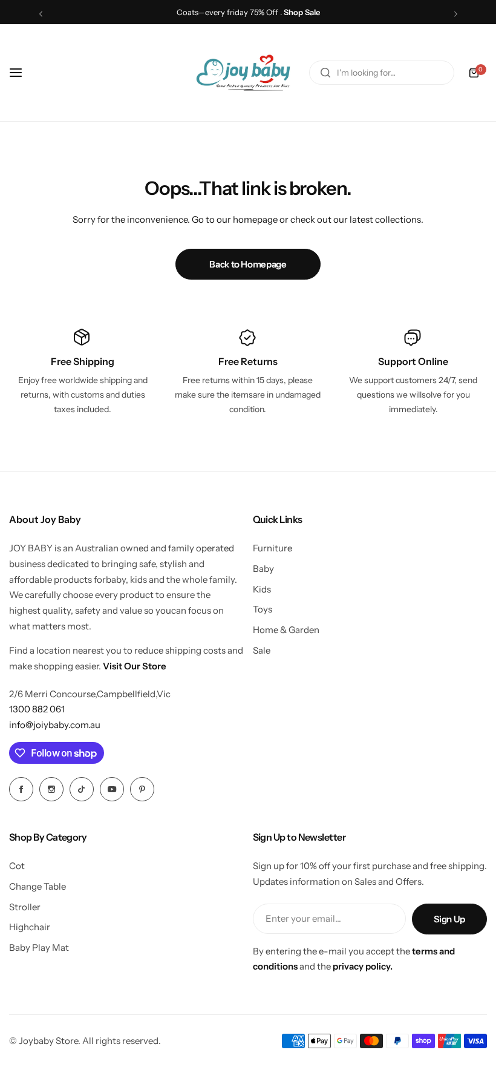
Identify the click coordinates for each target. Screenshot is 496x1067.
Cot (17, 866)
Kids (262, 589)
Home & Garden (286, 629)
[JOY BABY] (243, 72)
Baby (263, 568)
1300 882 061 (37, 709)
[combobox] (381, 73)
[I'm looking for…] (325, 73)
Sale (261, 650)
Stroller (25, 907)
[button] (40, 13)
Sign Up (449, 919)
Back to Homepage (247, 264)
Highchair (29, 927)
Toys (262, 609)
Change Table (37, 886)
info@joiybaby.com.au (54, 724)
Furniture (272, 548)
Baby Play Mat (39, 947)
